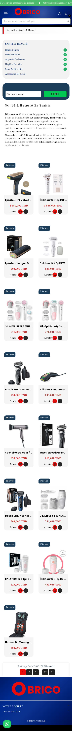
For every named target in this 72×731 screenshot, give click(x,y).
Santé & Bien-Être (14, 69)
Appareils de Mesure (15, 59)
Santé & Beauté (16, 43)
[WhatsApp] (7, 724)
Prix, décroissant (23, 94)
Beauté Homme (12, 54)
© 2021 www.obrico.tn (36, 721)
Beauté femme (12, 50)
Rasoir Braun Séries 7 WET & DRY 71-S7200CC (32, 389)
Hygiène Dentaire (13, 64)
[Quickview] (25, 211)
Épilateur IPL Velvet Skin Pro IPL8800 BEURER (31, 200)
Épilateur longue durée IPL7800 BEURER (29, 263)
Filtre (55, 94)
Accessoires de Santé (15, 74)
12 (45, 672)
